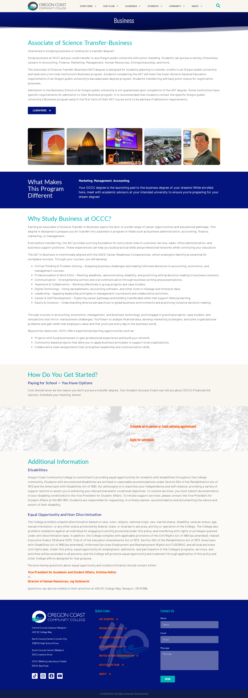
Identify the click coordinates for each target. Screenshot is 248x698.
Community (175, 6)
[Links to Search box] (218, 6)
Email (163, 633)
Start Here (86, 6)
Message (164, 647)
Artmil (145, 693)
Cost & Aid (109, 6)
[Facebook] (51, 676)
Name (163, 618)
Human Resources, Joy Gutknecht (66, 581)
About (195, 6)
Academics (131, 6)
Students (153, 6)
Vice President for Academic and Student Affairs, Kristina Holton (72, 572)
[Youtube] (60, 676)
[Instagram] (43, 676)
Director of (35, 581)
